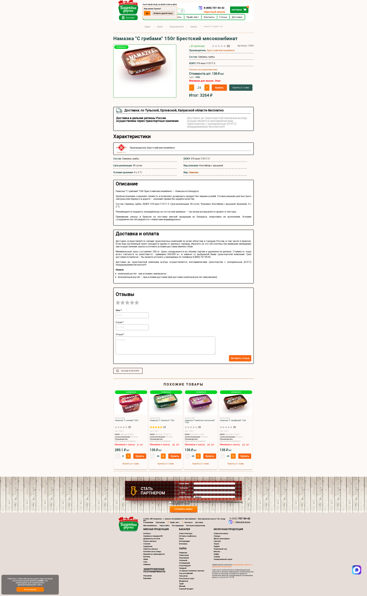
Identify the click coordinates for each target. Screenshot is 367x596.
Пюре (181, 538)
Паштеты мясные (150, 549)
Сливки (217, 556)
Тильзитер (183, 576)
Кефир (216, 554)
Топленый (183, 560)
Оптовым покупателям (195, 525)
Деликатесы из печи (151, 538)
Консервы (183, 544)
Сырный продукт (186, 589)
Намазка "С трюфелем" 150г (233, 420)
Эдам (181, 583)
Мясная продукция (156, 529)
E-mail (182, 492)
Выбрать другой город (163, 13)
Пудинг (217, 546)
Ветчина (146, 556)
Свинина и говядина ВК (153, 536)
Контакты (209, 17)
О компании (148, 522)
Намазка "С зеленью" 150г (162, 420)
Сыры (183, 548)
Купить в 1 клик (241, 87)
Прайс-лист (193, 17)
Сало (145, 562)
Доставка (237, 17)
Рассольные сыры (186, 578)
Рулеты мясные (149, 541)
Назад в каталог (130, 370)
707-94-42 (240, 518)
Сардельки (147, 546)
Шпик (145, 559)
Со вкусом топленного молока (191, 570)
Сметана (217, 541)
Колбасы (147, 533)
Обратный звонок (214, 11)
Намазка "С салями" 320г (126, 420)
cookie (40, 580)
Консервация (184, 541)
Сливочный (184, 555)
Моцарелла (183, 581)
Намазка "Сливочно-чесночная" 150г (200, 421)
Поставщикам (178, 525)
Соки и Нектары (185, 533)
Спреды (217, 536)
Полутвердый (185, 565)
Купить (219, 87)
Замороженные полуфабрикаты (154, 570)
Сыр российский (186, 573)
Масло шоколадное (222, 538)
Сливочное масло (221, 533)
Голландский (184, 563)
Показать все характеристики (203, 70)
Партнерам (160, 522)
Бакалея (184, 529)
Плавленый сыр (220, 549)
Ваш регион (185, 497)
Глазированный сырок (223, 559)
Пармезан (183, 552)
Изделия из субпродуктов (154, 554)
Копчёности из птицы (152, 551)
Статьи (223, 17)
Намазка (193, 172)
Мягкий (182, 586)
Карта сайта (164, 525)
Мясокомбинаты (150, 525)
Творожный (184, 558)
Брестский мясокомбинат (221, 50)
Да (147, 13)
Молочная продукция (228, 529)
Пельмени (147, 575)
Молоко (217, 551)
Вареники (147, 578)
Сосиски (146, 544)
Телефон (183, 488)
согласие (180, 502)
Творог (216, 544)
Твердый (182, 568)
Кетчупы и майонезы (187, 536)
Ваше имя (184, 483)
